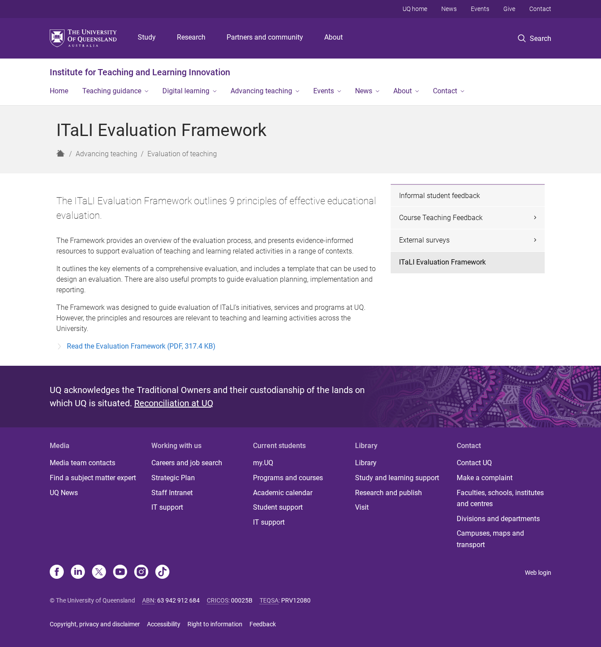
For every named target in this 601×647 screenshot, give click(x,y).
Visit (362, 507)
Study (147, 37)
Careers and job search (186, 463)
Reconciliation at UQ (173, 403)
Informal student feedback (439, 195)
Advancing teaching (261, 91)
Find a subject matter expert (93, 478)
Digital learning (185, 91)
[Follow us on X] (99, 572)
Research (191, 37)
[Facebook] (57, 572)
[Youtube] (120, 572)
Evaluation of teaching (182, 154)
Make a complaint (485, 478)
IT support (167, 507)
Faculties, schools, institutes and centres (500, 498)
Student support (278, 507)
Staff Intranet (172, 493)
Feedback (262, 624)
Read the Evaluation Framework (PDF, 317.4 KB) (141, 346)
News (449, 8)
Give (509, 8)
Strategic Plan (173, 478)
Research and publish (388, 493)
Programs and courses (288, 478)
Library (366, 463)
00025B (242, 600)
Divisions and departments (498, 519)
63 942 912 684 (178, 600)
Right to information (214, 624)
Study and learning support (397, 478)
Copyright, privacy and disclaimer (95, 624)
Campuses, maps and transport (490, 539)
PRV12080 (296, 600)
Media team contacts (82, 463)
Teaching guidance (111, 91)
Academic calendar (282, 493)
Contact (540, 8)
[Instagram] (141, 572)
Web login (538, 572)
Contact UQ (474, 463)
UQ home (415, 8)
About (333, 37)
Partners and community (265, 37)
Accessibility (163, 624)
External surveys (424, 240)
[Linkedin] (78, 572)
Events (480, 8)
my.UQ (263, 463)
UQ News (64, 493)
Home (59, 91)
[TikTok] (162, 572)
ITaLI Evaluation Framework (442, 262)
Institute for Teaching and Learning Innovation (140, 72)
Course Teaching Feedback (441, 217)
